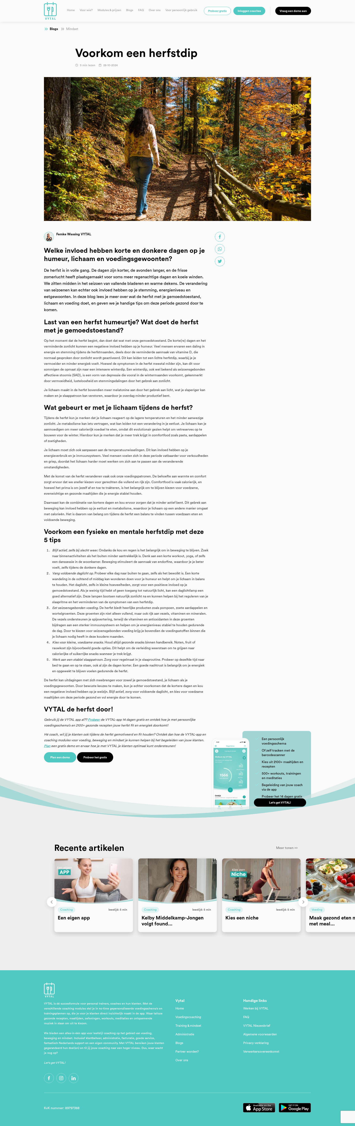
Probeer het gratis (95, 757)
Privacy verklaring (256, 1043)
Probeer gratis (217, 11)
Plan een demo (60, 757)
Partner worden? (187, 1051)
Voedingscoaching (188, 1017)
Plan (47, 746)
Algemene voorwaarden (260, 1034)
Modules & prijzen (109, 10)
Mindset (72, 29)
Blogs (129, 10)
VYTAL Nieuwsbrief (256, 1025)
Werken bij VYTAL (255, 1008)
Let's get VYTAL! (280, 802)
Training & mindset (188, 1025)
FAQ (141, 10)
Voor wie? (86, 10)
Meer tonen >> (287, 848)
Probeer (94, 719)
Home (71, 10)
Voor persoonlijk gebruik (181, 10)
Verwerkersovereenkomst (261, 1051)
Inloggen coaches (249, 11)
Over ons (154, 10)
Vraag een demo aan (293, 11)
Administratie (184, 1034)
